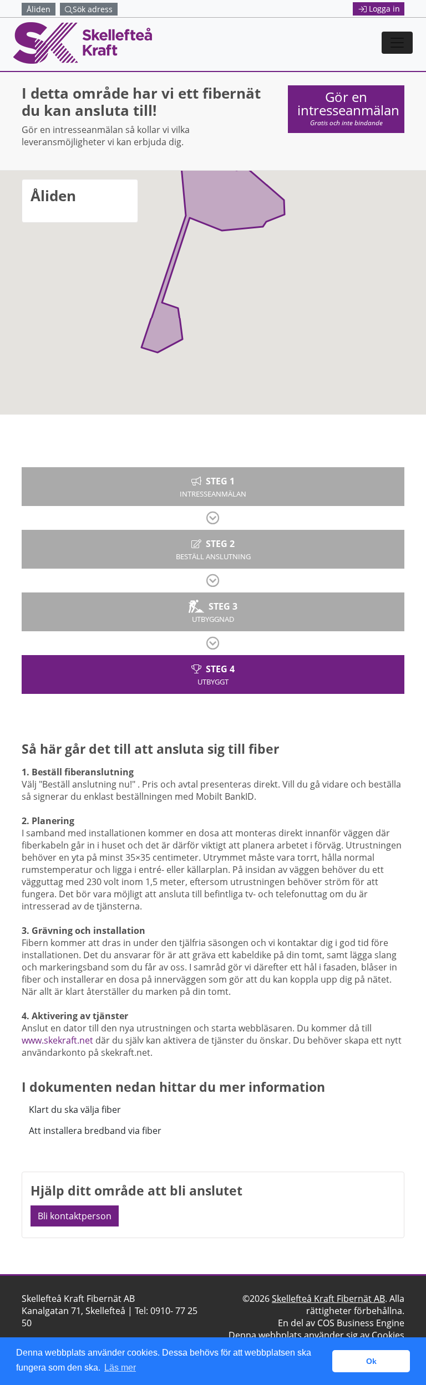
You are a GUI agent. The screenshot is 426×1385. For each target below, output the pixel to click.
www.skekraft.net (57, 1040)
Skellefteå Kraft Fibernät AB (328, 1298)
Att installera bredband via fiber (95, 1131)
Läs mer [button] (120, 1367)
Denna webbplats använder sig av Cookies (316, 1335)
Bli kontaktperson (74, 1216)
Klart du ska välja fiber (75, 1109)
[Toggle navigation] (397, 43)
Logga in (384, 8)
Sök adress (93, 9)
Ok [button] (371, 1361)
